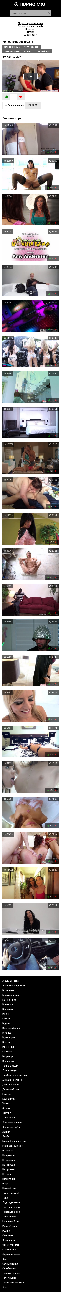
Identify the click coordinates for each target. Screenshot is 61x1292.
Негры (5, 1183)
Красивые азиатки (12, 1122)
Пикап (5, 1197)
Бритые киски (9, 999)
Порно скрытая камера (30, 23)
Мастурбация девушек (14, 1141)
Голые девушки (10, 1065)
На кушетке (8, 1160)
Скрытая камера (11, 1254)
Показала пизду (11, 1207)
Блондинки (8, 990)
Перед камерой (10, 1193)
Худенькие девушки (13, 1282)
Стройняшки (9, 1268)
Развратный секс (11, 1221)
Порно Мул (32, 4)
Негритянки (8, 1178)
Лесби (5, 1136)
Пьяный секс (9, 1216)
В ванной (7, 1013)
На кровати (8, 1155)
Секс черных (9, 1249)
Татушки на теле (11, 1273)
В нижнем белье (11, 1028)
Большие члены (10, 995)
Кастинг (6, 1112)
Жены (5, 1103)
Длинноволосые (11, 1084)
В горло (6, 1018)
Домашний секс (11, 1089)
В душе (6, 1023)
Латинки (6, 1131)
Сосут (5, 1259)
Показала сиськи (11, 1211)
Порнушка (30, 29)
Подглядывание (11, 1202)
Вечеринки (8, 1046)
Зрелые (6, 1108)
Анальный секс (10, 980)
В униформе (8, 1037)
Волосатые (8, 1061)
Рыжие (6, 1230)
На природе (8, 1164)
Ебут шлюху (8, 1098)
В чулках (7, 1042)
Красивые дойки (11, 1127)
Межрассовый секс (12, 1145)
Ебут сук (6, 1094)
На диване (8, 1150)
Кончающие (8, 1117)
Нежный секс (9, 1188)
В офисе (6, 1032)
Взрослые (7, 1051)
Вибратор (7, 1056)
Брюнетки (7, 1004)
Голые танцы (9, 1070)
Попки (30, 31)
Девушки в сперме (12, 1079)
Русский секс (9, 1226)
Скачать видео (22, 105)
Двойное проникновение (15, 1075)
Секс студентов (11, 1244)
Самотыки (7, 1235)
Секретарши (8, 1240)
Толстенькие (9, 1277)
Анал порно (30, 34)
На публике (8, 1169)
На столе (7, 1174)
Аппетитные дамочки (13, 985)
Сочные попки (10, 1263)
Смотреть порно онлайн (30, 26)
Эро (4, 1287)
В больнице (8, 1009)
